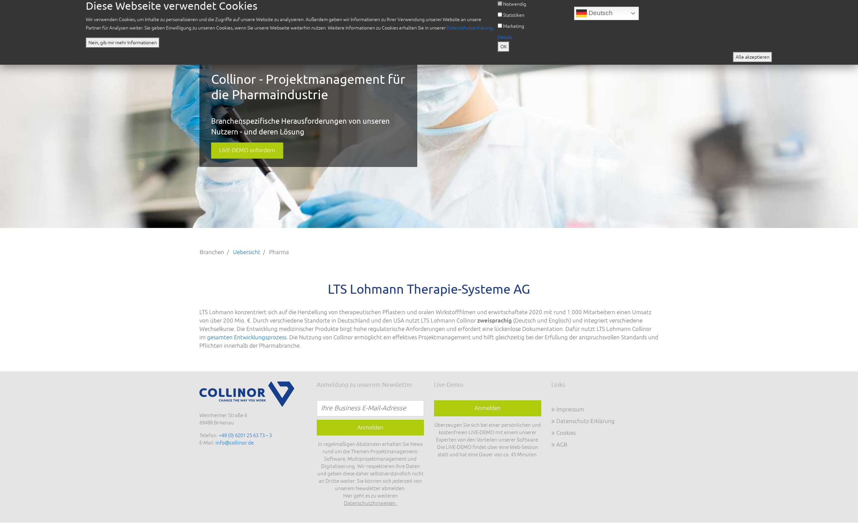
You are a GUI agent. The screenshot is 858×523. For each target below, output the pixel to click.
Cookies (566, 433)
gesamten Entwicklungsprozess (247, 337)
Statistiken (514, 15)
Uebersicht (246, 252)
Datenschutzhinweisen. (370, 503)
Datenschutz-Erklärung (585, 421)
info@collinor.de (235, 443)
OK (503, 47)
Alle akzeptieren (753, 57)
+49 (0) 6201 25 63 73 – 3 (245, 435)
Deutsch (600, 12)
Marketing (513, 26)
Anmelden (488, 408)
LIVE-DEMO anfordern (247, 150)
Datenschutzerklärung (470, 28)
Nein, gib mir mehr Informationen (122, 43)
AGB (561, 444)
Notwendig (514, 4)
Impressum (570, 409)
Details (505, 37)
